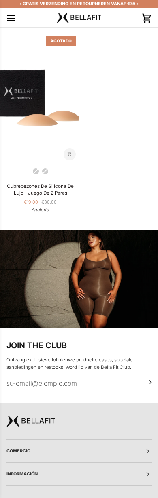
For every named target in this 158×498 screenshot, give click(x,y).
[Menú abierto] (18, 17)
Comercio (18, 451)
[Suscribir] (145, 382)
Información (22, 474)
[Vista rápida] (70, 154)
